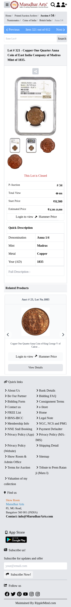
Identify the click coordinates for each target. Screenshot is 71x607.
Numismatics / (14, 20)
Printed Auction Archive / (27, 15)
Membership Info (18, 423)
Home (43, 412)
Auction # (47, 15)
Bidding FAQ (47, 396)
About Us (13, 390)
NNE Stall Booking (19, 429)
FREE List (14, 412)
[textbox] (35, 512)
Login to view (24, 216)
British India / (46, 20)
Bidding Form (16, 401)
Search (62, 38)
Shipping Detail (49, 445)
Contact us (14, 407)
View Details (35, 367)
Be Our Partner (16, 396)
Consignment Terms (51, 401)
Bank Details (47, 390)
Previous (14, 29)
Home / (9, 15)
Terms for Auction (18, 467)
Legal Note (46, 418)
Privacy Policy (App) (20, 434)
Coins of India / (30, 20)
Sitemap (44, 456)
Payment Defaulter (50, 429)
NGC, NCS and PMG (53, 423)
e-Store (43, 407)
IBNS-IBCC (15, 418)
